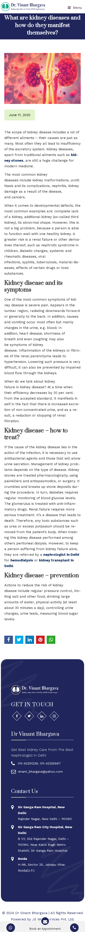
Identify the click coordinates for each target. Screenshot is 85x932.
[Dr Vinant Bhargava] (23, 6)
